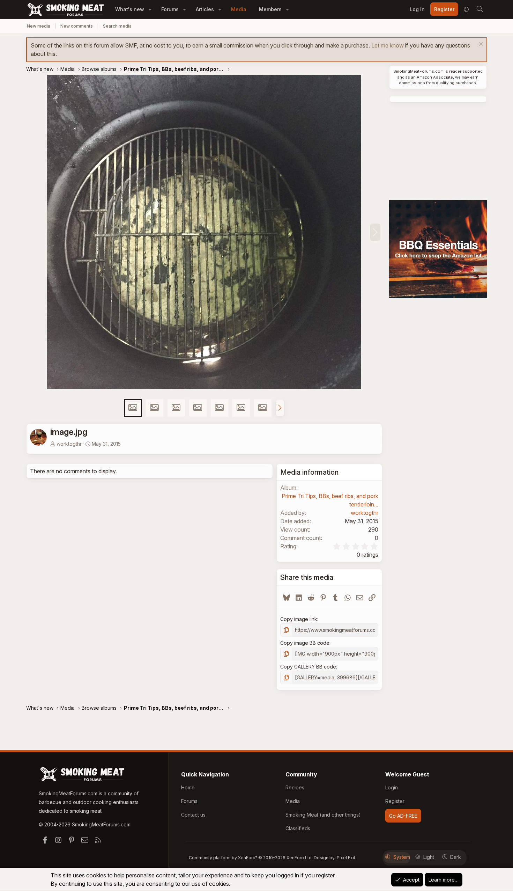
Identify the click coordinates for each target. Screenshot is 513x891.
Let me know (387, 45)
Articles (205, 9)
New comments (76, 26)
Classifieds (297, 828)
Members (270, 9)
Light (428, 857)
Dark (455, 857)
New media (38, 26)
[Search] (479, 9)
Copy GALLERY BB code (308, 667)
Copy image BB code (304, 643)
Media (238, 9)
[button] (150, 9)
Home (188, 787)
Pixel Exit (346, 857)
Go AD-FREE (403, 816)
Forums (170, 9)
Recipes (294, 787)
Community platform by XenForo (251, 857)
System (401, 857)
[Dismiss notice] (480, 45)
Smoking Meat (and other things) (323, 815)
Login (391, 787)
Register (394, 801)
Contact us (193, 815)
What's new (129, 9)
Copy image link (298, 619)
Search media (117, 26)
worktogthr (69, 444)
